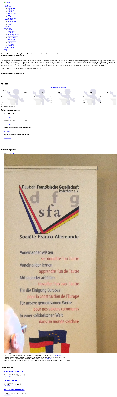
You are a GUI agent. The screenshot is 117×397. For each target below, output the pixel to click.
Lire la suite (7, 376)
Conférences (8, 7)
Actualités (11, 10)
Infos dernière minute (12, 22)
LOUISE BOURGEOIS (14, 389)
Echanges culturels (14, 34)
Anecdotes (11, 46)
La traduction (12, 44)
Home (6, 5)
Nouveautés (11, 8)
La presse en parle (10, 47)
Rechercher (4, 106)
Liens (5, 49)
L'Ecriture (10, 42)
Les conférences (13, 36)
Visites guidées (12, 37)
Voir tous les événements (58, 87)
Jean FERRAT (10, 380)
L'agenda (10, 11)
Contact (6, 50)
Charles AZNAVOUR (13, 371)
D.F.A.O (6, 26)
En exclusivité (8, 20)
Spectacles (11, 39)
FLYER (10, 24)
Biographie (7, 28)
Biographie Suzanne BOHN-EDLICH (13, 31)
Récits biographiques (12, 17)
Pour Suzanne (12, 41)
